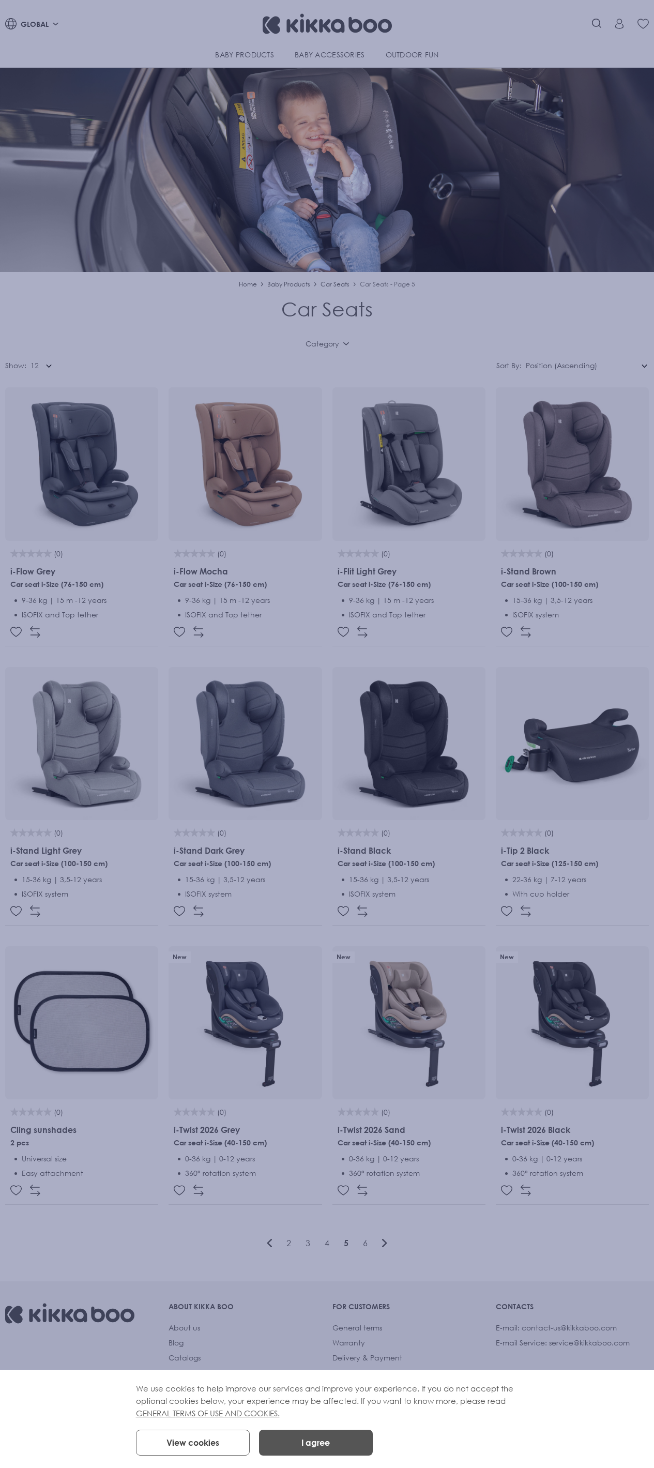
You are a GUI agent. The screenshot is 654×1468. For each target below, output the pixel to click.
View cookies (192, 1442)
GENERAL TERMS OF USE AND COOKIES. (208, 1413)
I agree (315, 1442)
